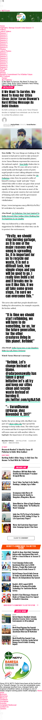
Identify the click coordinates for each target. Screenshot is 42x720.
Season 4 (3, 38)
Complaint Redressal (8, 705)
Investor (3, 703)
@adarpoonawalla (18, 373)
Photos (3, 49)
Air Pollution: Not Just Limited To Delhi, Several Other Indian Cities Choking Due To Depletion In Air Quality (20, 216)
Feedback (4, 700)
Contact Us (4, 707)
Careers (3, 709)
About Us (3, 698)
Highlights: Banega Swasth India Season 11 (17, 28)
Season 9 (3, 47)
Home (2, 26)
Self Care (3, 69)
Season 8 (3, 46)
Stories (3, 73)
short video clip (15, 423)
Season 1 (3, 33)
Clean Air (32, 441)
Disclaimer (4, 701)
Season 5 (3, 40)
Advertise (4, 696)
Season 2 (3, 35)
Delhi (5, 443)
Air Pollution (7, 80)
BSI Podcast (5, 76)
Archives (3, 694)
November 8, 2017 (18, 414)
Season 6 (3, 42)
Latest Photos (5, 51)
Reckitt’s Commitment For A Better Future (16, 74)
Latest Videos (5, 31)
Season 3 (3, 37)
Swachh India (14, 443)
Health (2, 71)
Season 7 (3, 44)
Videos (3, 30)
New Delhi (24, 164)
